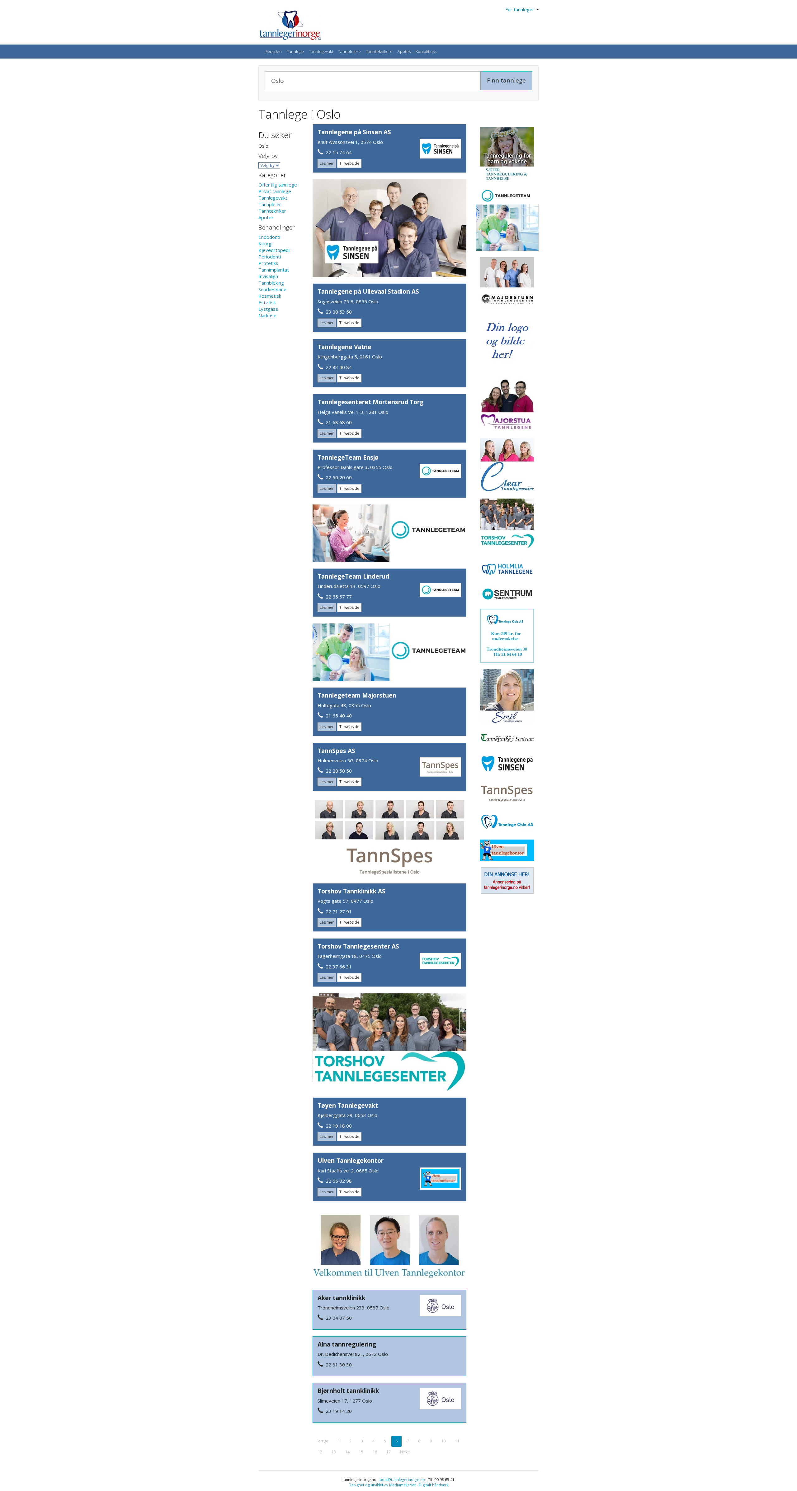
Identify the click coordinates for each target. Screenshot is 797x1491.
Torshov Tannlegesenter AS (358, 946)
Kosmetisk (269, 296)
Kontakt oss (426, 51)
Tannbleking (271, 283)
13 (334, 1452)
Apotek (404, 51)
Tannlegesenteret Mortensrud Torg (370, 402)
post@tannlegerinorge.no (402, 1479)
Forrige (322, 1441)
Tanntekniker (272, 211)
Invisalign (268, 276)
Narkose (267, 315)
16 (375, 1452)
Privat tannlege (274, 191)
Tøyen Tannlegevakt (348, 1105)
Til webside (349, 163)
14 (347, 1452)
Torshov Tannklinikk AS (351, 891)
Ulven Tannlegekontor (351, 1161)
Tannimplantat (273, 270)
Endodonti (269, 237)
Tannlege (295, 51)
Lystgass (268, 309)
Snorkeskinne (272, 289)
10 (443, 1441)
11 (457, 1441)
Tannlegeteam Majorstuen (357, 695)
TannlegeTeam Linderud (353, 576)
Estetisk (267, 302)
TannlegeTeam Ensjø (348, 457)
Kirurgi (265, 243)
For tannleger (521, 9)
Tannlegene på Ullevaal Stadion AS (368, 291)
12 (320, 1452)
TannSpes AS (336, 751)
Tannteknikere (379, 51)
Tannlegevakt (321, 51)
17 (388, 1452)
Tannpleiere (349, 51)
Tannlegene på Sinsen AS (354, 132)
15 (361, 1452)
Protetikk (268, 263)
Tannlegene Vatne (344, 347)
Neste (405, 1452)
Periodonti (269, 256)
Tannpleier (269, 204)
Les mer (327, 163)
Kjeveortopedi (274, 250)
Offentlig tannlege (277, 185)
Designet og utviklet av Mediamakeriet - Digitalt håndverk (399, 1485)
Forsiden (274, 51)
